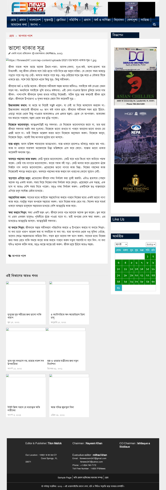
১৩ (136, 269)
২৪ (118, 281)
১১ (125, 269)
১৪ (141, 269)
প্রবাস (87, 20)
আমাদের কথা (19, 24)
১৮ (125, 275)
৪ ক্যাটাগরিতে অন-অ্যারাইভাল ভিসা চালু (68, 316)
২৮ (141, 281)
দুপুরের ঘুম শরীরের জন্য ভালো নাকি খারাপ (24, 316)
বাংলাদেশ (35, 20)
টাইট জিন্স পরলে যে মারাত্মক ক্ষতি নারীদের (24, 409)
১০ (118, 269)
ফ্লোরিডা (61, 20)
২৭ (136, 281)
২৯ (147, 281)
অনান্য (34, 24)
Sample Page (64, 477)
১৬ (153, 269)
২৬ (131, 281)
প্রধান (22, 20)
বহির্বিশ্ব (74, 20)
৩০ (153, 281)
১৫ (147, 269)
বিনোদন (119, 20)
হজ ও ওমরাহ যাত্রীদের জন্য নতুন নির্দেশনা (62, 362)
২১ (141, 275)
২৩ (153, 275)
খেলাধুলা (132, 20)
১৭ (118, 275)
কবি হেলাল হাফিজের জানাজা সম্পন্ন (88, 477)
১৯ (131, 275)
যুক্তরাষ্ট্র (48, 20)
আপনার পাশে (25, 36)
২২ (147, 275)
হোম (13, 20)
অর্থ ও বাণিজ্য (102, 20)
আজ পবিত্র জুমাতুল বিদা (62, 407)
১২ (131, 269)
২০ (136, 275)
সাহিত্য (145, 20)
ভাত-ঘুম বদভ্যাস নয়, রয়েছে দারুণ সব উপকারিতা (26, 362)
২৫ (125, 281)
